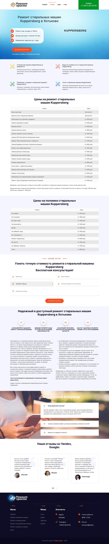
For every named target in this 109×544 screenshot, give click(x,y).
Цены (59, 4)
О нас (65, 4)
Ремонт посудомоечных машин (20, 523)
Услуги (52, 4)
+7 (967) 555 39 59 (89, 6)
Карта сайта (59, 540)
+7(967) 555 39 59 (65, 525)
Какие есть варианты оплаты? (55, 432)
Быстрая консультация (22, 49)
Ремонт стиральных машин (19, 517)
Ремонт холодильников (18, 520)
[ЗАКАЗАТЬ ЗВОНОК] (11, 498)
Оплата (43, 523)
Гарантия (43, 520)
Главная (44, 4)
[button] (53, 488)
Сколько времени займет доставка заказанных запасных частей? (67, 424)
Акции (43, 517)
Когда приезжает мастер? (54, 406)
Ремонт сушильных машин (19, 527)
